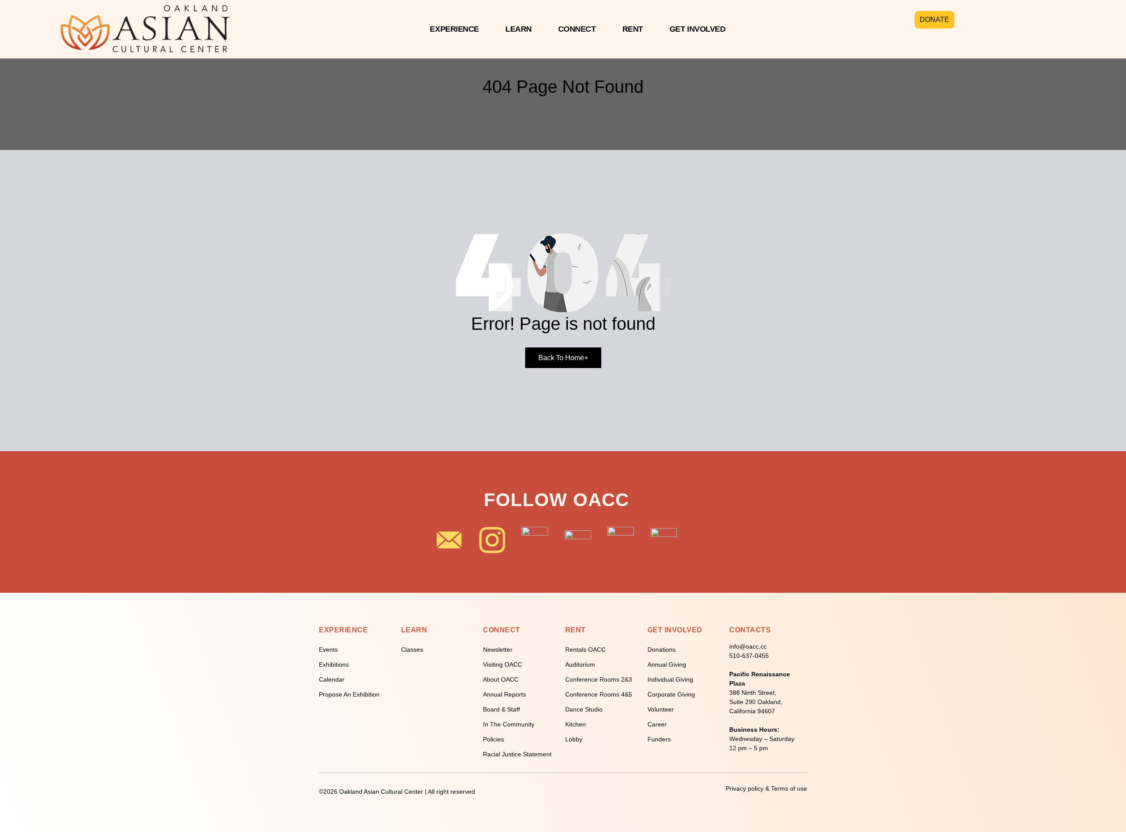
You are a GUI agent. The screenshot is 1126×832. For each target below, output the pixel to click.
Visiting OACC (502, 664)
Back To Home (563, 357)
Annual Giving (666, 664)
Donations (661, 649)
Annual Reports (504, 694)
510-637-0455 (749, 655)
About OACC (501, 679)
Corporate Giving (671, 694)
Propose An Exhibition (349, 694)
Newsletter (497, 649)
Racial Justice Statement (517, 754)
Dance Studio (584, 709)
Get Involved (697, 29)
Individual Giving (670, 679)
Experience (454, 29)
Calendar (331, 679)
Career (657, 724)
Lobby (573, 739)
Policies (493, 739)
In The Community (508, 724)
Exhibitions (334, 664)
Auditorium (580, 664)
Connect (577, 29)
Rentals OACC (585, 649)
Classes (412, 649)
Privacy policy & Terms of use (766, 788)
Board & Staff (501, 709)
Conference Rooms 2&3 (598, 679)
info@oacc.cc (748, 646)
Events (328, 649)
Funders (659, 739)
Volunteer (660, 709)
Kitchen (575, 724)
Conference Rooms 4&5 (598, 694)
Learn (518, 29)
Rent (632, 29)
